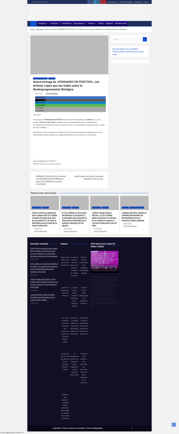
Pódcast (91, 23)
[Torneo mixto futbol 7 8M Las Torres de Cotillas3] (65, 251)
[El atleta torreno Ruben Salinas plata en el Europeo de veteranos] (83, 282)
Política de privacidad (125, 2)
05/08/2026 (98, 228)
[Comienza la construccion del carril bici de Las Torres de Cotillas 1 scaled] (65, 348)
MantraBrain (98, 428)
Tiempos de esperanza (137, 207)
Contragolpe (37, 207)
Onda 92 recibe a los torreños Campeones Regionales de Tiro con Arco (88, 177)
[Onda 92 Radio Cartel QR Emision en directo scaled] (129, 51)
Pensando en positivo (40, 78)
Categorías (42, 23)
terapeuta (57, 164)
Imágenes (109, 23)
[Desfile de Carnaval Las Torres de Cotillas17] (65, 282)
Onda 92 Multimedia (40, 231)
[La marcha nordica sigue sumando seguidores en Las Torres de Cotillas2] (74, 282)
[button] (40, 97)
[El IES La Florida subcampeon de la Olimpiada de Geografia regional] (83, 251)
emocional (49, 164)
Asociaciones (79, 23)
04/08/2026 (127, 223)
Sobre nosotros (112, 2)
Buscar (145, 39)
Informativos (67, 23)
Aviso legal (138, 2)
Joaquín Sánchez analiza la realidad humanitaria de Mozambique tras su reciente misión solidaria (134, 217)
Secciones (54, 23)
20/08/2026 (68, 228)
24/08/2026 (38, 228)
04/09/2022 (39, 93)
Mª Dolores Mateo (52, 93)
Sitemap (146, 2)
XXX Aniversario (121, 23)
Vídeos (101, 23)
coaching (43, 164)
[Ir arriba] (174, 425)
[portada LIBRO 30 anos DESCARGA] (125, 49)
